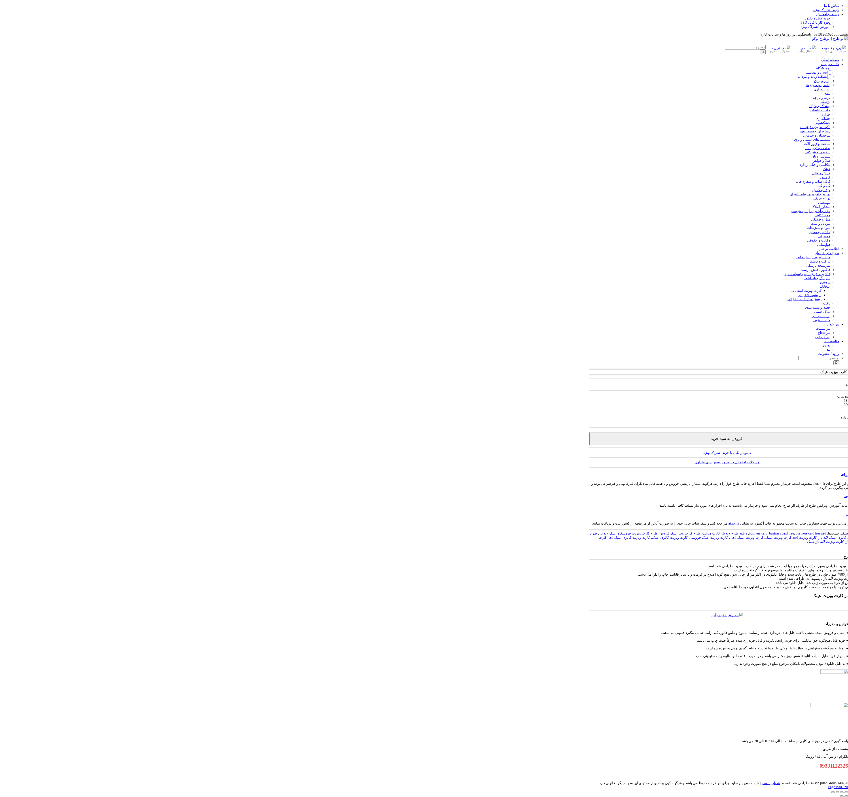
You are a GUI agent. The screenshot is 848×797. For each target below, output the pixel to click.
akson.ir (733, 523)
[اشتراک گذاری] (837, 792)
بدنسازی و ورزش (817, 85)
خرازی (825, 114)
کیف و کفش (821, 190)
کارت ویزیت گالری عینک (670, 537)
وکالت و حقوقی (818, 240)
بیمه (827, 93)
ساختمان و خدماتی (816, 135)
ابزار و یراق (822, 81)
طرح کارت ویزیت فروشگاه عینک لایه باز (628, 533)
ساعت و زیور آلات (817, 144)
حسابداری (823, 118)
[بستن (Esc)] (833, 792)
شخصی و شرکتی (817, 152)
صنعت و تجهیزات (817, 148)
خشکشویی (822, 123)
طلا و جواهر (821, 160)
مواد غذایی (822, 215)
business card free (781, 533)
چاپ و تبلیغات (820, 110)
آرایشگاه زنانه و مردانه (814, 76)
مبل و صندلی (820, 219)
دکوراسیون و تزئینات (815, 127)
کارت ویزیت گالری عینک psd (629, 537)
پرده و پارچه (821, 97)
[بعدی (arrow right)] (842, 796)
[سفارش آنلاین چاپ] (727, 615)
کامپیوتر (824, 177)
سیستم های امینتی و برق (812, 139)
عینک (826, 169)
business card (758, 533)
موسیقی (824, 236)
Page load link (838, 787)
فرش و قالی (821, 173)
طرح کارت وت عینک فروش (679, 533)
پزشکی (825, 102)
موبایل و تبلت (820, 223)
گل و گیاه (823, 186)
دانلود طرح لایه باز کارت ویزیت (724, 533)
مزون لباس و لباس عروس (810, 211)
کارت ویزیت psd (805, 537)
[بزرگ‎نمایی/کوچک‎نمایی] (846, 792)
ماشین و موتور (819, 232)
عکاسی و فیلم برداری (814, 165)
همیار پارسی (771, 783)
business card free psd (811, 533)
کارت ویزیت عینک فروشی (709, 537)
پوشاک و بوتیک (819, 106)
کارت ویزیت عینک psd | (746, 537)
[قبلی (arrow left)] (846, 796)
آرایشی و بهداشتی (817, 72)
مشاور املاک (821, 207)
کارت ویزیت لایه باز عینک (825, 542)
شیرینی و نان (820, 156)
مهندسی (824, 202)
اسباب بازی (822, 89)
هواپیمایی (823, 244)
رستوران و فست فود (815, 131)
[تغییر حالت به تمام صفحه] (842, 792)
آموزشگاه (823, 68)
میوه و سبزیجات (818, 228)
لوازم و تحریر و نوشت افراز (810, 194)
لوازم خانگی (821, 198)
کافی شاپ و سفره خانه (813, 181)
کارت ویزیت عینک (778, 537)
